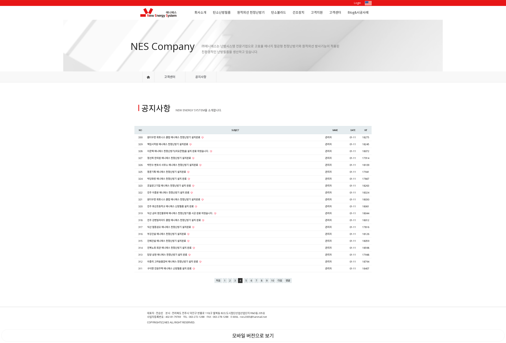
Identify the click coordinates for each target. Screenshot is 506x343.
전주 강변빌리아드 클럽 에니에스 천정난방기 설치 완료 (174, 220)
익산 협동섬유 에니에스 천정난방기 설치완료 (169, 227)
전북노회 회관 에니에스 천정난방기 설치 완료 (169, 248)
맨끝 (288, 280)
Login (357, 3)
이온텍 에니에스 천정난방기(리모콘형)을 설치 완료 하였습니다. (178, 151)
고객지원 (317, 12)
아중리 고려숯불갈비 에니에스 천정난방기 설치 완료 (173, 261)
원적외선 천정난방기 (251, 12)
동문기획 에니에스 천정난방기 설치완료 (167, 172)
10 (272, 280)
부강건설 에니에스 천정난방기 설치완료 (167, 234)
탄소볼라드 (278, 12)
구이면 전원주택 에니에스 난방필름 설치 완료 (169, 268)
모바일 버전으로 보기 (253, 335)
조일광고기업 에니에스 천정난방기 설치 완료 (169, 185)
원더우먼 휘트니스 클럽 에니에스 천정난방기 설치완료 (174, 137)
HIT (365, 130)
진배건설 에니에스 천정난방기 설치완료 (167, 241)
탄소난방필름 (222, 12)
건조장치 (298, 12)
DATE (352, 130)
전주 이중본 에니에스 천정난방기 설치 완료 (168, 192)
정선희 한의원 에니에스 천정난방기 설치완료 (169, 158)
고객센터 (335, 12)
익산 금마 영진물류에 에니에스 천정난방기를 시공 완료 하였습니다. (180, 213)
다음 (280, 280)
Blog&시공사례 (358, 12)
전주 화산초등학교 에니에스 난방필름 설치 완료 (170, 206)
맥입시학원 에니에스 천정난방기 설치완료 (168, 144)
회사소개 (200, 12)
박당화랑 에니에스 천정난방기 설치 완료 (167, 178)
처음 (218, 280)
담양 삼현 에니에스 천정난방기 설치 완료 (167, 254)
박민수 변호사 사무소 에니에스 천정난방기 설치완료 (173, 165)
